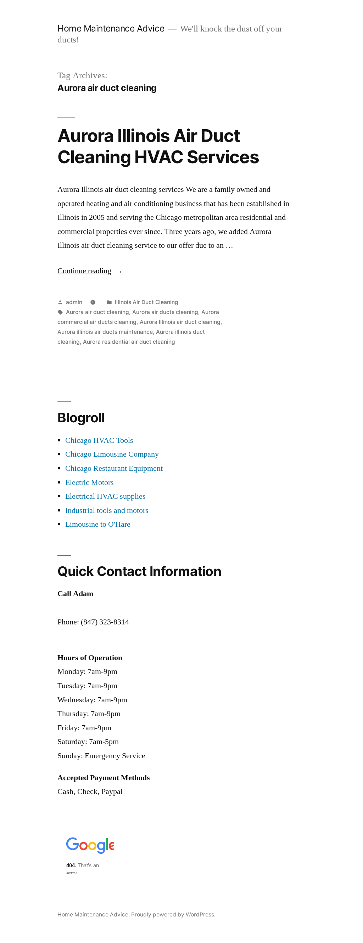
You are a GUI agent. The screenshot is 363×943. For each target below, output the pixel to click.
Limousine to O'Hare (97, 524)
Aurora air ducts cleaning (165, 312)
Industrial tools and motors (107, 510)
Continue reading (90, 271)
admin (74, 302)
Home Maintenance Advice (110, 28)
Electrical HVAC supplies (105, 496)
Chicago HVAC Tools (99, 440)
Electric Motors (89, 482)
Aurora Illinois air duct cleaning (180, 322)
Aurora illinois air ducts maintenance (105, 331)
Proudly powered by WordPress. (173, 914)
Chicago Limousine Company (112, 454)
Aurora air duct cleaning (97, 312)
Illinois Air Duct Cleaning (146, 302)
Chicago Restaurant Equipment (114, 468)
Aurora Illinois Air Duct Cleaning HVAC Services (158, 146)
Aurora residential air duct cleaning (129, 341)
